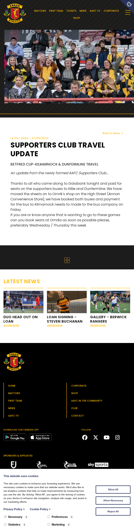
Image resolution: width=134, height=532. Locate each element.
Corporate (111, 11)
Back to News (112, 133)
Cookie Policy (40, 509)
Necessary (15, 516)
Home (11, 385)
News (83, 11)
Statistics (14, 524)
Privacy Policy (14, 509)
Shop (76, 18)
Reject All (113, 511)
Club (74, 408)
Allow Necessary (113, 500)
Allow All (113, 489)
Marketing (58, 524)
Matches (40, 11)
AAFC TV (95, 11)
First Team (56, 11)
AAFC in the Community (86, 400)
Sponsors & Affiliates (17, 455)
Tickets (71, 11)
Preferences (60, 516)
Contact (77, 415)
